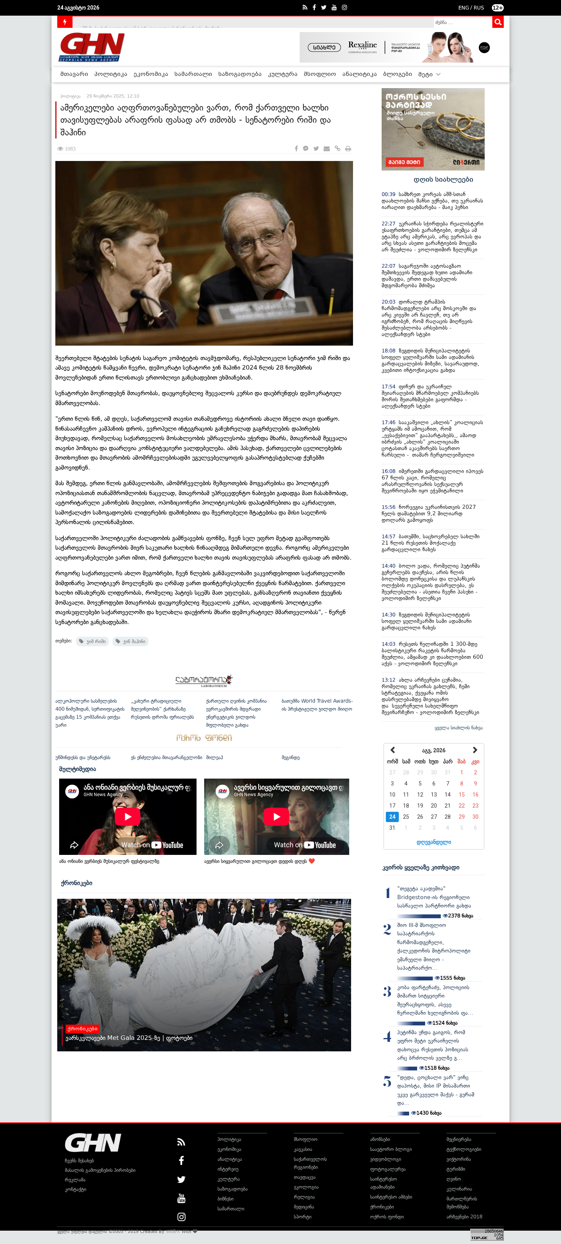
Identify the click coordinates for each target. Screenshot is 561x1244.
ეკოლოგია (306, 1187)
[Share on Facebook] (296, 149)
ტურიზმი (456, 1169)
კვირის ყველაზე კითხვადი (420, 867)
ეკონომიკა (151, 74)
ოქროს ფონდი (387, 1217)
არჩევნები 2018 (464, 1217)
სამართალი (193, 74)
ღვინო (454, 1179)
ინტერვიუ (228, 1169)
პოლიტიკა (110, 74)
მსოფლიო (320, 74)
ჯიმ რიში (95, 641)
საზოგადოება (240, 74)
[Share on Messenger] (305, 149)
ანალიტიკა (359, 74)
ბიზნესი (226, 1199)
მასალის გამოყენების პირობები (100, 1170)
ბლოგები (397, 74)
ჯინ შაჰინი (132, 641)
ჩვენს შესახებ (79, 1161)
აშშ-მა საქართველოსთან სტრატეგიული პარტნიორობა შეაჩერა (151, 22)
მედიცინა (304, 1207)
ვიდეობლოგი (385, 1159)
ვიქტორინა (459, 1159)
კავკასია (303, 1149)
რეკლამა (75, 1180)
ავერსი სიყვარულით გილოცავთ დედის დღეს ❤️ (259, 861)
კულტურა (283, 74)
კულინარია (459, 1189)
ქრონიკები (76, 883)
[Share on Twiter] (316, 149)
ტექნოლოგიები (464, 1149)
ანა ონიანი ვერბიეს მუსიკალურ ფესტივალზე (109, 861)
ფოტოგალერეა (388, 1169)
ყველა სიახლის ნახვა (459, 728)
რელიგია (304, 1197)
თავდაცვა (305, 1177)
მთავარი (74, 74)
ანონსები (380, 1139)
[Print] (348, 149)
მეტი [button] (426, 75)
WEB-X (173, 1231)
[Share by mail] (327, 149)
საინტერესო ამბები (391, 1197)
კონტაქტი (75, 1189)
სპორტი (302, 1217)
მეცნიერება (459, 1139)
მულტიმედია (77, 768)
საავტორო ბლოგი (391, 1149)
